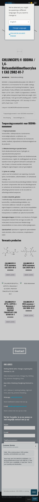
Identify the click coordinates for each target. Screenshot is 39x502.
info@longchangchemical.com (17, 406)
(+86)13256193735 (16, 397)
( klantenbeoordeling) (16, 77)
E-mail (6, 432)
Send (34, 492)
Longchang (18, 497)
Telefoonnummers (10, 440)
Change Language (19, 28)
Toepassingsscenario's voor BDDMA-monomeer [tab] (18, 113)
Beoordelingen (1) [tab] (18, 118)
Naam (6, 425)
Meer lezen (10, 275)
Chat (35, 499)
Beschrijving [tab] (7, 118)
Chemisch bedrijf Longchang (23, 496)
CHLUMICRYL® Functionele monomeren (18, 107)
